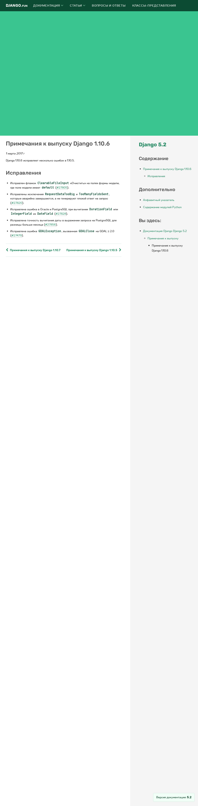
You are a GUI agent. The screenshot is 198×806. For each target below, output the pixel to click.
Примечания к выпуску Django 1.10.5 (92, 250)
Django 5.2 (152, 144)
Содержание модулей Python (162, 207)
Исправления (156, 176)
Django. (16, 5)
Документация (47, 5)
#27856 (50, 225)
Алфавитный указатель (158, 200)
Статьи (76, 5)
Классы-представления (154, 5)
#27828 (60, 214)
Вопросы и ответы (109, 5)
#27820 (16, 203)
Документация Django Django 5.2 (165, 231)
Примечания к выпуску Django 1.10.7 (35, 250)
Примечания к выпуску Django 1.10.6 (167, 169)
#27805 (61, 188)
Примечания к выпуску (163, 238)
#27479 (16, 235)
